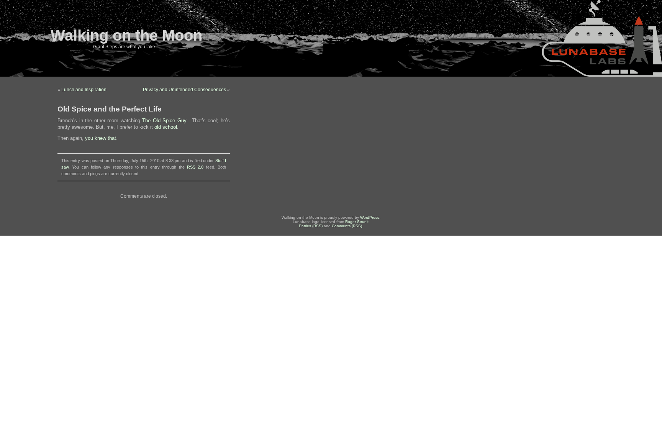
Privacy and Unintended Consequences (184, 89)
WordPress (369, 217)
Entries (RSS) (311, 226)
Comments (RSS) (347, 226)
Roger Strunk (357, 222)
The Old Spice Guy (164, 120)
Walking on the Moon (126, 35)
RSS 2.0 (195, 167)
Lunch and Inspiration (84, 89)
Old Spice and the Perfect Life (109, 109)
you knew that (100, 138)
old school (165, 127)
